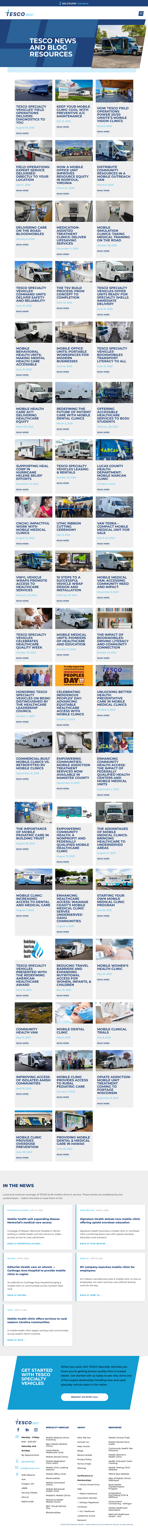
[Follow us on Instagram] (35, 1429)
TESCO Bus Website (119, 1474)
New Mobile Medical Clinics (56, 1445)
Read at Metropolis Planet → (25, 1243)
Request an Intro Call (84, 1397)
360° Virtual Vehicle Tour (56, 1507)
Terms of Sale (84, 1464)
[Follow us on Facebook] (18, 1429)
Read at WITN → (16, 1340)
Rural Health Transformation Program (116, 1487)
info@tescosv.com (30, 1468)
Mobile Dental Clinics (57, 1457)
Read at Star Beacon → (94, 1243)
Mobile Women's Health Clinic (117, 1456)
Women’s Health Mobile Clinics (54, 1501)
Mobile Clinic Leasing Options (57, 1469)
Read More (22, 133)
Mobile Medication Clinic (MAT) (55, 1462)
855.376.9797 (69, 3)
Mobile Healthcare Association (118, 1509)
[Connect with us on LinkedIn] (27, 1429)
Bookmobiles (53, 1478)
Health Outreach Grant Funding (120, 1462)
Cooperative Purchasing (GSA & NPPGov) (118, 1495)
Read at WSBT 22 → (91, 1295)
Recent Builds (84, 1455)
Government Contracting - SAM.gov (120, 1503)
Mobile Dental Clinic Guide (119, 1443)
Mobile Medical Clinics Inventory (57, 1439)
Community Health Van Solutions (121, 1449)
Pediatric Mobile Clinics (58, 1495)
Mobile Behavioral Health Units (55, 1490)
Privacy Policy (84, 1459)
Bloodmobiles (53, 1513)
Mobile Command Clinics (55, 1484)
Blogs (80, 1451)
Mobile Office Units (56, 1474)
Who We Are (84, 1438)
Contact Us (83, 1442)
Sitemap (81, 1468)
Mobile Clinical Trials (119, 1438)
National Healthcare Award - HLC (119, 1515)
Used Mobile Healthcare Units (54, 1451)
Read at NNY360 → (18, 1295)
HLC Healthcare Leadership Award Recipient (86, 1515)
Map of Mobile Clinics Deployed (120, 1479)
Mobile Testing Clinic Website (119, 1469)
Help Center (83, 1446)
